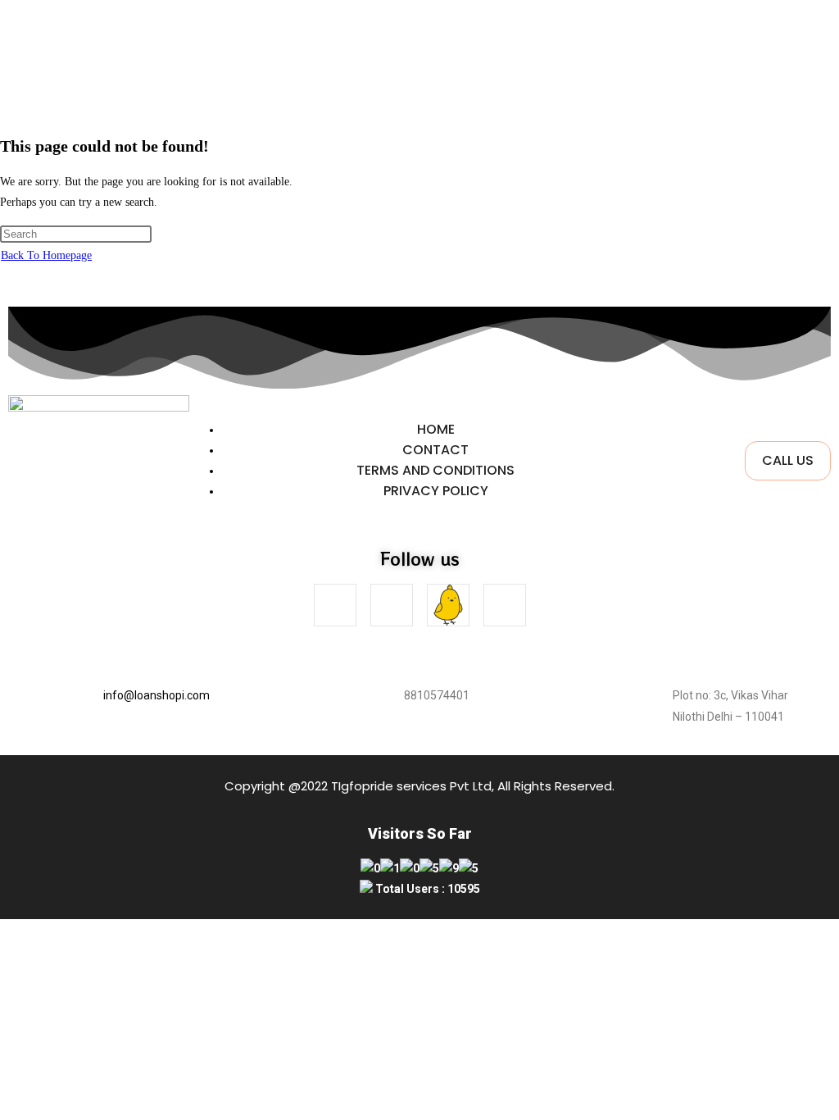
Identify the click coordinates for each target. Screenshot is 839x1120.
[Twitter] (504, 605)
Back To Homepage (46, 255)
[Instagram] (391, 605)
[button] (523, 90)
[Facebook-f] (335, 605)
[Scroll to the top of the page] (4, 929)
